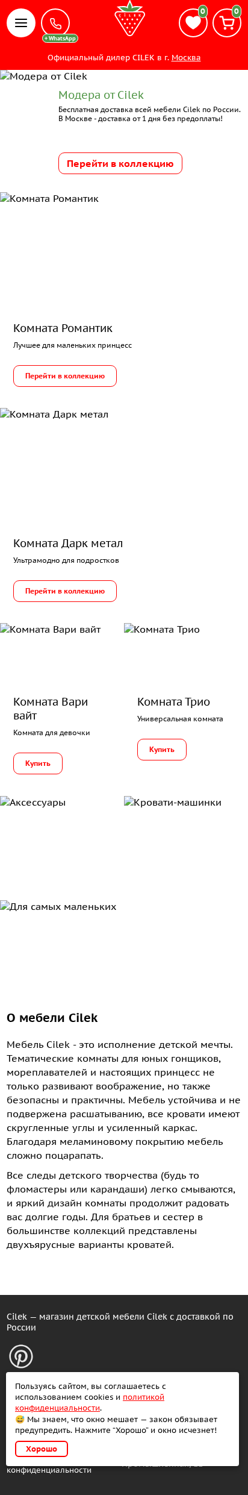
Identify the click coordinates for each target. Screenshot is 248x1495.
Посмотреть (43, 833)
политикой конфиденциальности (89, 1402)
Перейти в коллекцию (120, 163)
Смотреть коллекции (60, 937)
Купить (38, 763)
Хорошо (41, 1449)
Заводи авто (168, 833)
